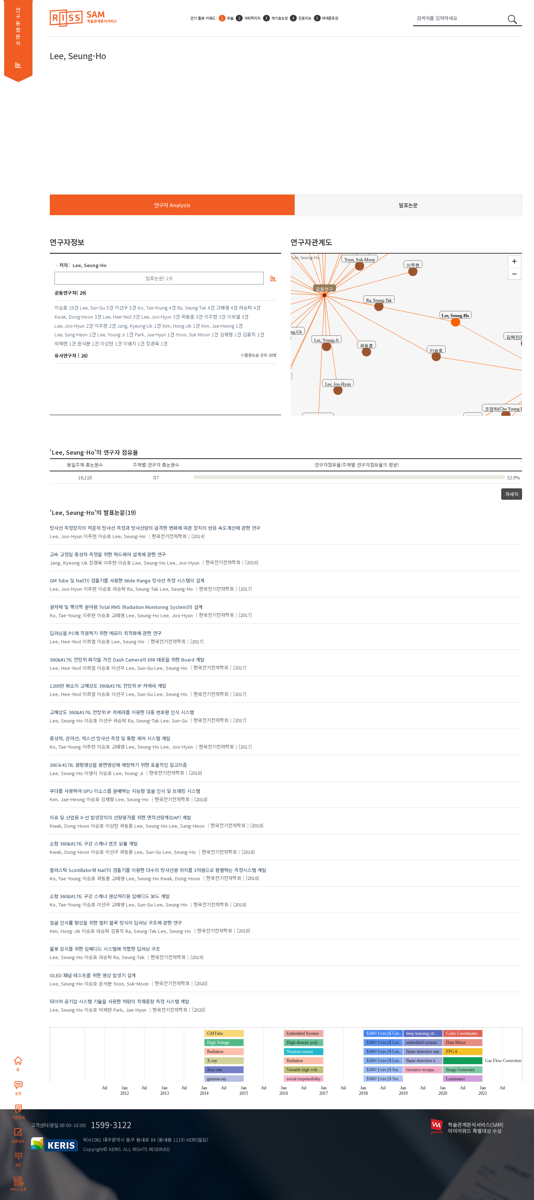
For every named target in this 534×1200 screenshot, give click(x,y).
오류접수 (18, 1141)
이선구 (121, 307)
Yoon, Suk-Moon (193, 334)
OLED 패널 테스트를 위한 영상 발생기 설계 (93, 975)
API (18, 1165)
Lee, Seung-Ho (89, 265)
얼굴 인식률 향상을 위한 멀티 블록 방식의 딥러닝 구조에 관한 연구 (116, 922)
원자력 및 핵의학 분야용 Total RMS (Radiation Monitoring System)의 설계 (126, 606)
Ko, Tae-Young (152, 307)
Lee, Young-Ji (111, 334)
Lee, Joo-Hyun (156, 316)
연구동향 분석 (18, 26)
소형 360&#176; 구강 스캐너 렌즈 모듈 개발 (94, 843)
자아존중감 (330, 18)
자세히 (511, 494)
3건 (97, 316)
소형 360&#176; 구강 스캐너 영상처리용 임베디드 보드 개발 (110, 896)
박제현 (61, 343)
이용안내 (18, 1117)
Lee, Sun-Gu (92, 307)
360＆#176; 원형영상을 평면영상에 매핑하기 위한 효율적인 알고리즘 (118, 764)
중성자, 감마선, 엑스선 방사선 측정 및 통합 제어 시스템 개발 (110, 738)
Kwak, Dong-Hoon (73, 316)
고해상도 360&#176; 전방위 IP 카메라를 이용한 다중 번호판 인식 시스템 (122, 712)
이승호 (61, 307)
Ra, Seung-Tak (191, 307)
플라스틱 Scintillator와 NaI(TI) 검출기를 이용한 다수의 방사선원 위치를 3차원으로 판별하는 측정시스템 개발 (158, 870)
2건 (89, 325)
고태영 (222, 307)
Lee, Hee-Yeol (117, 316)
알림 (18, 1093)
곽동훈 (187, 316)
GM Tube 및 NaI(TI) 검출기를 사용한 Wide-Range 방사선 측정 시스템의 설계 (127, 580)
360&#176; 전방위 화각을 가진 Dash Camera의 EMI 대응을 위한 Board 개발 (127, 659)
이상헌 (106, 343)
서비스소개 (18, 1189)
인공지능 (304, 18)
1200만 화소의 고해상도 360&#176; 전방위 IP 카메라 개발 (108, 685)
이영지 (129, 343)
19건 (73, 307)
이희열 (233, 316)
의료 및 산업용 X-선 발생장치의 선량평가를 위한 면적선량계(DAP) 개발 (120, 817)
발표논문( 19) (159, 278)
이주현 (210, 316)
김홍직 (249, 334)
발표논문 (408, 205)
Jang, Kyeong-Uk (135, 325)
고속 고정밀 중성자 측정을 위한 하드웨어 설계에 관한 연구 (108, 554)
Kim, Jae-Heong (217, 325)
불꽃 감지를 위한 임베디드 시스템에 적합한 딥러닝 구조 (105, 948)
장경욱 (152, 343)
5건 (109, 307)
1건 (157, 325)
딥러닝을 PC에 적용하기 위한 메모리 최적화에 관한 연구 (106, 633)
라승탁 (245, 307)
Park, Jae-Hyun (150, 334)
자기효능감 (279, 18)
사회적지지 (252, 18)
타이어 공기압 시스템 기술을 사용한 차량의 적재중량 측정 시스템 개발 (119, 1001)
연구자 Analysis (172, 205)
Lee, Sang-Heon (71, 334)
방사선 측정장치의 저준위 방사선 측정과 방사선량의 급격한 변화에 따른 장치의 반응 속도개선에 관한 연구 (155, 527)
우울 (230, 18)
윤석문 (83, 343)
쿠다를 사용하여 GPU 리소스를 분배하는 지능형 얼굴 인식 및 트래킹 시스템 (125, 790)
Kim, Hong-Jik (176, 325)
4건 (172, 307)
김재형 (226, 334)
